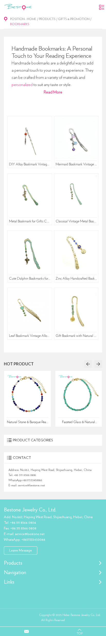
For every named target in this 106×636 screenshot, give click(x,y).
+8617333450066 (32, 480)
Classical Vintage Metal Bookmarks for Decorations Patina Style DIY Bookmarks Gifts (76, 221)
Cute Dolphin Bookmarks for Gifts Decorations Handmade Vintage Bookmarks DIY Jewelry (30, 278)
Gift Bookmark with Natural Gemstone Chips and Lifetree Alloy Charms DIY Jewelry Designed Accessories (76, 336)
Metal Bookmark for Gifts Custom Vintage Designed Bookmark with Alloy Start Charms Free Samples (30, 221)
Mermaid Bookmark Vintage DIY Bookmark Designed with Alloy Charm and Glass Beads (76, 164)
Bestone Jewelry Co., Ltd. (30, 509)
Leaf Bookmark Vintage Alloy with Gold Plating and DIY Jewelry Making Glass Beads (30, 336)
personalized (22, 85)
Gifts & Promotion (74, 19)
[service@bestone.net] (26, 631)
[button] (88, 364)
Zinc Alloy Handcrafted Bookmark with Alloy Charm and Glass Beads (76, 278)
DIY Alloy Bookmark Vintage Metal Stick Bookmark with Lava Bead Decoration (30, 164)
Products (47, 19)
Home (31, 19)
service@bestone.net (31, 485)
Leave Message (20, 550)
